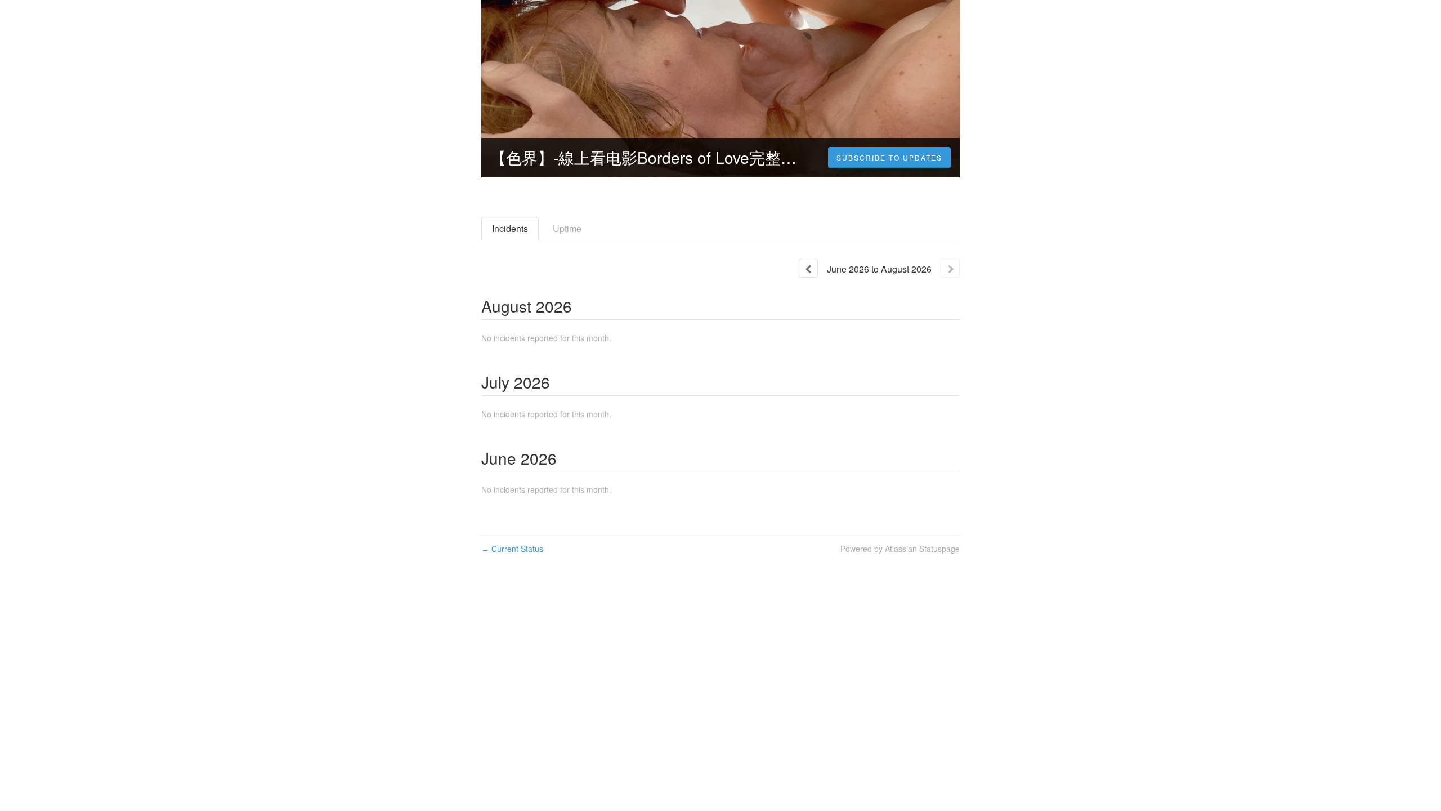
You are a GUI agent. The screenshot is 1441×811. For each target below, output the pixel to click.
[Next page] (950, 268)
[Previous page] (808, 268)
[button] (889, 157)
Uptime (567, 228)
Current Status (512, 548)
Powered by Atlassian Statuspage (900, 548)
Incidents (510, 228)
